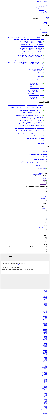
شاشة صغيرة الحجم (40, 7)
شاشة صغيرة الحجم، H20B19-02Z (36, 98)
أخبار (46, 11)
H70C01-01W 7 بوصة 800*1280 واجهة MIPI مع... (31, 112)
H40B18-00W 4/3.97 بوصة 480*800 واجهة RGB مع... (30, 133)
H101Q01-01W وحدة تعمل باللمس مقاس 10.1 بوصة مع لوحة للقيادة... (29, 39)
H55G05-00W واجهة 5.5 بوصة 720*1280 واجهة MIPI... (32, 46)
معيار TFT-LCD (40, 6)
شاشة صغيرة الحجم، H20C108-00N (36, 95)
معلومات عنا (44, 13)
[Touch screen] (41, 140)
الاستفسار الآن (46, 178)
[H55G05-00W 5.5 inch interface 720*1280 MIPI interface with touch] (30, 115)
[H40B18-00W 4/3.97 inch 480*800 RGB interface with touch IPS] (29, 130)
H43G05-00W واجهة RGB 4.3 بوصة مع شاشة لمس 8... (29, 128)
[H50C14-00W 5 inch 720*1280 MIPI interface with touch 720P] (31, 120)
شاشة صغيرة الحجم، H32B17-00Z (36, 84)
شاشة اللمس (41, 10)
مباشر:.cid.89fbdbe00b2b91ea (40, 227)
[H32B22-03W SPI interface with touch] (36, 135)
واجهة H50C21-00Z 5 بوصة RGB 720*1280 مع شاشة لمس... (31, 56)
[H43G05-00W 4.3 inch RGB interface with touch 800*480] (32, 125)
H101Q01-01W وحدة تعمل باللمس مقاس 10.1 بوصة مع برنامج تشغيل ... (25, 107)
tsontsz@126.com (37, 174)
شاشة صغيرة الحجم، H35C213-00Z (36, 91)
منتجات (45, 5)
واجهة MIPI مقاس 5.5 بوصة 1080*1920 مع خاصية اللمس (32, 49)
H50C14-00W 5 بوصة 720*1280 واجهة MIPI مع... (31, 123)
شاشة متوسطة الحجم (39, 8)
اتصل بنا (45, 15)
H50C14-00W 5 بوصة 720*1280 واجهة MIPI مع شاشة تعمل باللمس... (29, 60)
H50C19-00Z (41, 74)
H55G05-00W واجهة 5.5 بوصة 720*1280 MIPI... (31, 117)
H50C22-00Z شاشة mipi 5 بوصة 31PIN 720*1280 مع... (32, 53)
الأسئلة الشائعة (43, 12)
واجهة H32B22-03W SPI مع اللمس (35, 138)
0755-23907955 (41, 173)
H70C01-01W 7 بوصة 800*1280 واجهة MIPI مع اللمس (32, 42)
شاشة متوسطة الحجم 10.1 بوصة (37, 81)
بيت (46, 3)
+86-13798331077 (43, 198)
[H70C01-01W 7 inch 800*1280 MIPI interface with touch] (32, 110)
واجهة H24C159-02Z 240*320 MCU (36, 67)
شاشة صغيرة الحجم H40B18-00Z (37, 88)
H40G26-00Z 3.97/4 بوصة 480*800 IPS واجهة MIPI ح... (32, 63)
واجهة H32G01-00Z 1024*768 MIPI (36, 70)
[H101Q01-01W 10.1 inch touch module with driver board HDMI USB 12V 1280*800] (26, 105)
